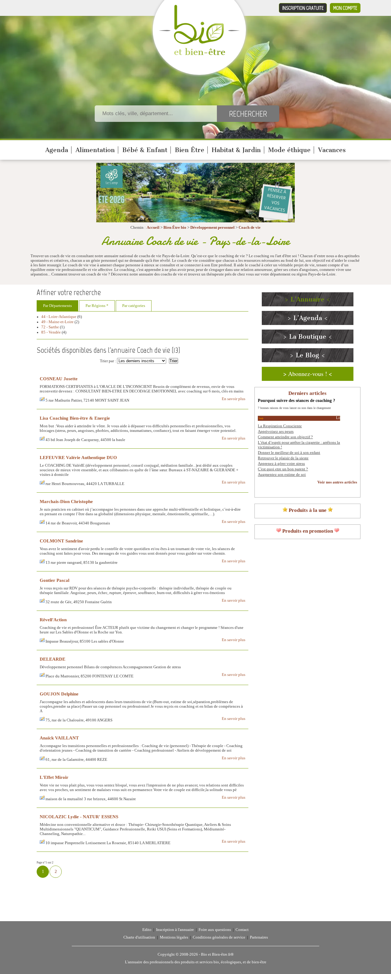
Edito (147, 930)
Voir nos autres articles (337, 482)
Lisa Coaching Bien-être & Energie (75, 418)
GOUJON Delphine (59, 693)
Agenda (56, 150)
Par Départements (57, 306)
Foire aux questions (215, 930)
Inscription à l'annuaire (175, 930)
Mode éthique (289, 150)
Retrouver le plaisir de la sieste (283, 458)
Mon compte (345, 8)
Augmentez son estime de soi (282, 474)
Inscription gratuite (302, 8)
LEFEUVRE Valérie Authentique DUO (78, 457)
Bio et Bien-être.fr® (217, 954)
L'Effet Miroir (54, 777)
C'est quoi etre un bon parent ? (283, 469)
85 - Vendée (51, 332)
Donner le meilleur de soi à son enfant (289, 453)
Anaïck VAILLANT (59, 737)
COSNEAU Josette (59, 378)
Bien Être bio (174, 227)
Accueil (153, 227)
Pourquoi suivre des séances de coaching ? (296, 400)
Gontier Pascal (54, 580)
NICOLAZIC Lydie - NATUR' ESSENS (79, 816)
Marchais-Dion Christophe (66, 501)
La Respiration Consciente (280, 426)
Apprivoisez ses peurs (276, 431)
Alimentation (95, 150)
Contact (242, 930)
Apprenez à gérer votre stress (281, 463)
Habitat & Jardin (236, 150)
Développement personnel (212, 227)
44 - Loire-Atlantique (58, 317)
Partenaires (259, 937)
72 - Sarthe (50, 327)
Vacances (332, 150)
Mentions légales (174, 937)
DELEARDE (52, 659)
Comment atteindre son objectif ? (285, 437)
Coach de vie (250, 227)
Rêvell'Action (53, 619)
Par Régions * (97, 306)
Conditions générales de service (219, 937)
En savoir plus (233, 399)
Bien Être (189, 150)
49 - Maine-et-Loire (57, 322)
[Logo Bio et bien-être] (199, 54)
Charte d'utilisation (139, 937)
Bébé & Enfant (144, 150)
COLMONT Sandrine (61, 540)
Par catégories (133, 306)
